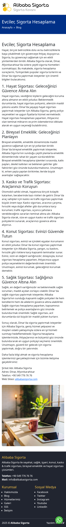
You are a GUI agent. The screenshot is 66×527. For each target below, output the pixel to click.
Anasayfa (7, 27)
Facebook (42, 492)
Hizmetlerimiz (12, 499)
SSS (6, 506)
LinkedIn (42, 506)
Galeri (7, 503)
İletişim (8, 510)
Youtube (42, 503)
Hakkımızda (11, 492)
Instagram (43, 499)
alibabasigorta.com (26, 379)
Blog (18, 27)
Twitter (41, 495)
